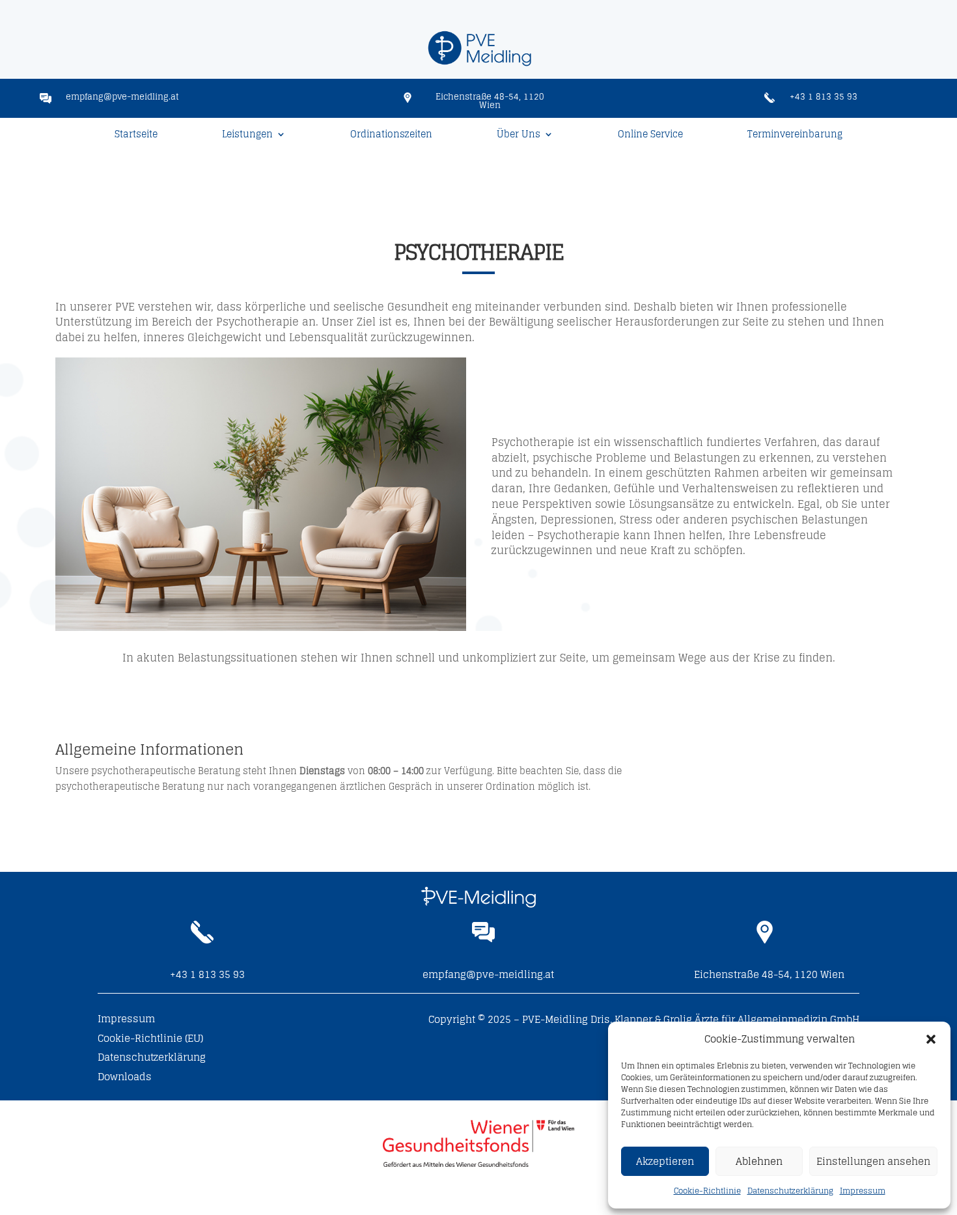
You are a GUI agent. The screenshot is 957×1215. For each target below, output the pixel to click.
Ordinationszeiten (391, 136)
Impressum (862, 1190)
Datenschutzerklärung (790, 1190)
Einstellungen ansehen (873, 1161)
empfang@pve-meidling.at (122, 96)
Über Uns (518, 136)
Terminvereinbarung (794, 136)
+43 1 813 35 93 (823, 96)
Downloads (125, 1078)
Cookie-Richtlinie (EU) (150, 1040)
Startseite (136, 136)
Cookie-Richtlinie (707, 1190)
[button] (930, 1039)
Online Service (650, 136)
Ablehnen (759, 1161)
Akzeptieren (665, 1161)
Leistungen (247, 136)
